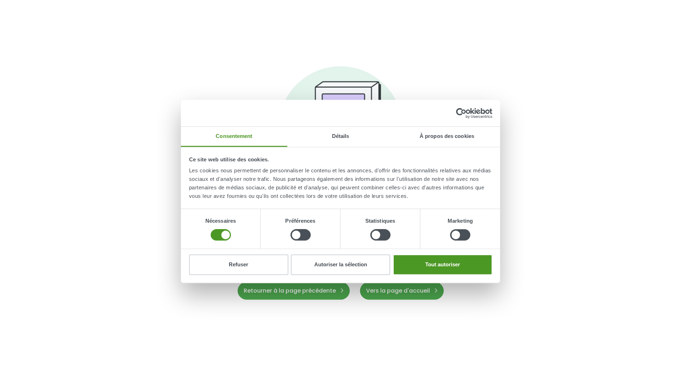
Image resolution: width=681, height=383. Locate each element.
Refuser (238, 264)
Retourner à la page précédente (290, 291)
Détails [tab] (340, 136)
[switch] (300, 235)
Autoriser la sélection (340, 264)
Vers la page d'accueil (398, 291)
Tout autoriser (442, 264)
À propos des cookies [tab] (447, 136)
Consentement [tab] (234, 136)
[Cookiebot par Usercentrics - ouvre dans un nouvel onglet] (461, 113)
